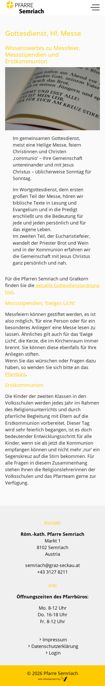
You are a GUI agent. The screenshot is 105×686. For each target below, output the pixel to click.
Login (55, 653)
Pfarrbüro (15, 374)
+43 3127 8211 (52, 572)
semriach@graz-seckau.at (52, 565)
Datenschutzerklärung (54, 646)
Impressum (55, 639)
